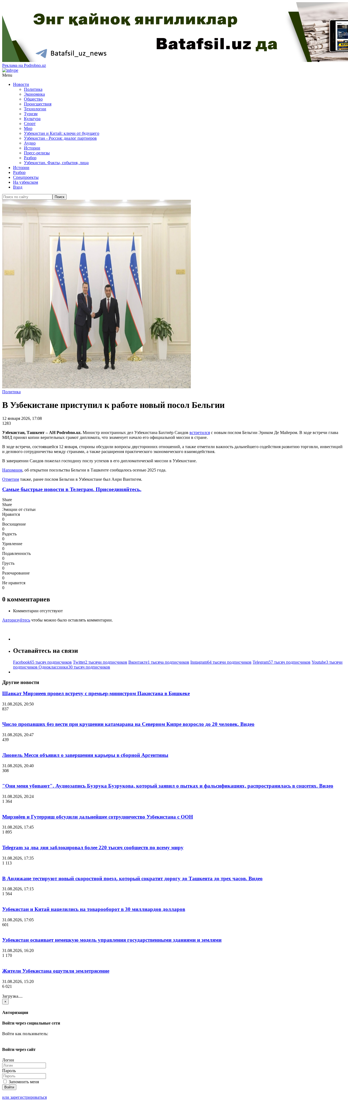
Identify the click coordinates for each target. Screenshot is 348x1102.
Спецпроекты (26, 177)
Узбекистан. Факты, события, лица (56, 162)
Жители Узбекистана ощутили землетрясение (55, 971)
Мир (28, 128)
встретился (199, 432)
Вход (17, 187)
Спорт (30, 123)
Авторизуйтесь (16, 620)
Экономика (34, 94)
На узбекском (25, 182)
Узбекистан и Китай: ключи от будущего (61, 133)
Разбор (30, 157)
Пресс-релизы (37, 153)
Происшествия (37, 104)
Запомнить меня (23, 1081)
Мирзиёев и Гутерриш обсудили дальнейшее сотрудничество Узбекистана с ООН (97, 817)
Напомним (12, 470)
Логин (8, 1060)
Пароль (9, 1070)
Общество (33, 99)
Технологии (35, 109)
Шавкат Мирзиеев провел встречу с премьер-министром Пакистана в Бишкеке (96, 693)
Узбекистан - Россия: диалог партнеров (60, 138)
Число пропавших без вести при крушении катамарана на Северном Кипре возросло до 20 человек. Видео (128, 724)
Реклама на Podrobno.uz (24, 65)
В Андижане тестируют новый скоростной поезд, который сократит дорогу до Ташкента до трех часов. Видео (132, 878)
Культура (32, 118)
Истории (32, 148)
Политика (33, 89)
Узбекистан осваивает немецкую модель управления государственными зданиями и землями (112, 940)
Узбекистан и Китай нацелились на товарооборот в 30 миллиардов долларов (93, 909)
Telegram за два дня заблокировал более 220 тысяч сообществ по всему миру (93, 847)
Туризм (31, 113)
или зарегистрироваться (24, 1097)
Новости (21, 84)
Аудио (30, 143)
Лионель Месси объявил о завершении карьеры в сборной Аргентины (85, 755)
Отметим (10, 479)
